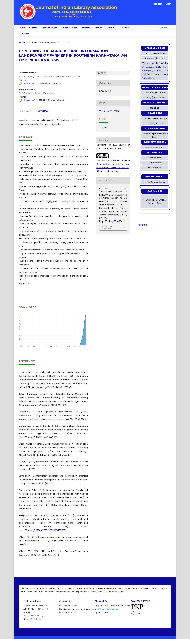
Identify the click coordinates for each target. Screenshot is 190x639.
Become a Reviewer (155, 58)
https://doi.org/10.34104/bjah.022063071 (51, 387)
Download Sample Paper (155, 118)
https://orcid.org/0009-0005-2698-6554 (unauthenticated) (43, 83)
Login (168, 4)
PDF (100, 73)
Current (33, 27)
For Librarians (154, 167)
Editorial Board (69, 27)
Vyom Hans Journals (108, 609)
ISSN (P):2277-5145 (154, 97)
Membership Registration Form (155, 135)
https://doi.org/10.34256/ (36, 111)
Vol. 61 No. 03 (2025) (50, 42)
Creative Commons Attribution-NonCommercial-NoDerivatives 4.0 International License (113, 168)
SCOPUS (142, 224)
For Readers (155, 157)
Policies (125, 27)
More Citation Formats (109, 227)
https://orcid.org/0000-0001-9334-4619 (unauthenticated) (43, 100)
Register (157, 4)
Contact (25, 33)
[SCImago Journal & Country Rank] (155, 201)
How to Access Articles (155, 181)
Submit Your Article (155, 53)
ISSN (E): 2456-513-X (155, 92)
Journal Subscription (154, 147)
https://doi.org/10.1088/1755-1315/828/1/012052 (43, 530)
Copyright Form (155, 123)
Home (22, 27)
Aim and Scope (49, 27)
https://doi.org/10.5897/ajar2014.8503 (38, 437)
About (111, 27)
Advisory (86, 27)
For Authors (155, 162)
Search (164, 27)
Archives (99, 27)
